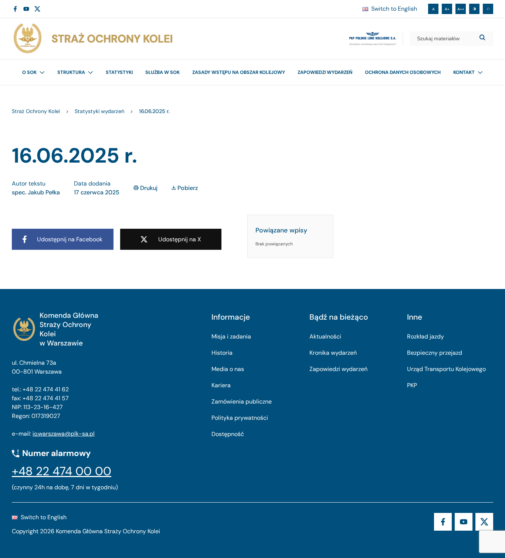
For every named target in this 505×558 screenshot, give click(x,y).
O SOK (29, 72)
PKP (412, 385)
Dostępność (227, 434)
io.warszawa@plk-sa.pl (64, 434)
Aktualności (325, 336)
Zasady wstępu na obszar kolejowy (238, 72)
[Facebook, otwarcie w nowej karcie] (15, 9)
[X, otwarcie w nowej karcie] (37, 9)
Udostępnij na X (179, 239)
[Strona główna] (92, 39)
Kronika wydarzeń (333, 353)
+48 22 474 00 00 (61, 471)
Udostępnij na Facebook (69, 239)
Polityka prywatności (239, 418)
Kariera (221, 385)
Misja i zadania (231, 336)
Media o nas (227, 369)
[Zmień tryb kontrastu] (474, 9)
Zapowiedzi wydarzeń (325, 72)
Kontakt (464, 72)
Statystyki (119, 72)
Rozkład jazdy (425, 336)
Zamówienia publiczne (241, 401)
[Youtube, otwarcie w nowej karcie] (26, 9)
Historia (222, 353)
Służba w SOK (162, 72)
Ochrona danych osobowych (403, 72)
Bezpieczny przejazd (434, 353)
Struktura (71, 72)
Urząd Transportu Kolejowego (446, 369)
